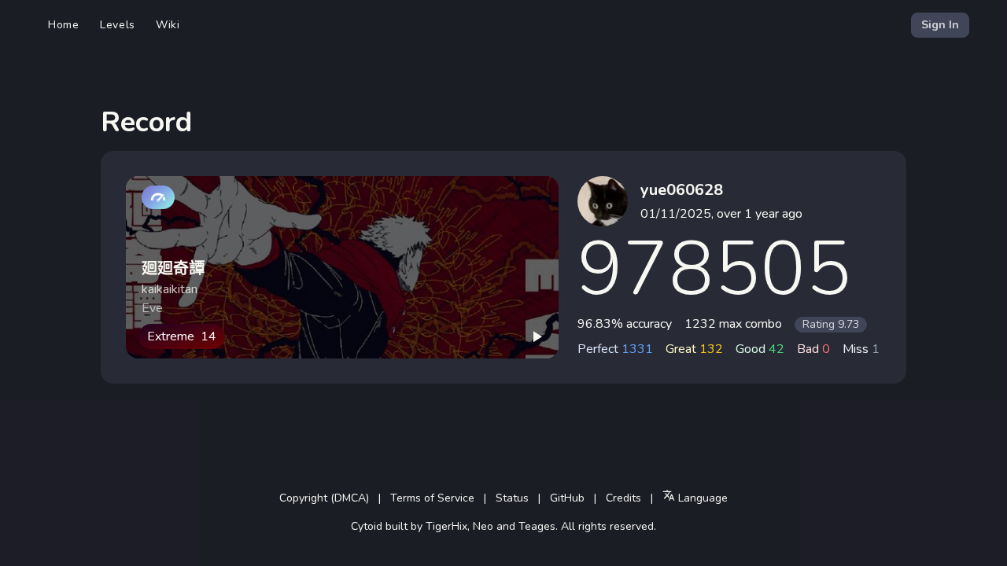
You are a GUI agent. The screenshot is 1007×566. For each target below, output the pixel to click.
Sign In (940, 24)
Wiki (168, 24)
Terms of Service (432, 498)
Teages (536, 526)
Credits (623, 498)
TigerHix (446, 526)
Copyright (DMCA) (324, 498)
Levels (117, 24)
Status (512, 498)
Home (63, 24)
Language (701, 498)
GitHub (567, 498)
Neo (483, 526)
